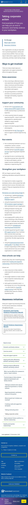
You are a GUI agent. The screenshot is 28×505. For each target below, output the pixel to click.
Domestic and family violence (11, 347)
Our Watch (16, 244)
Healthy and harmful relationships (9, 424)
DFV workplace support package (13, 204)
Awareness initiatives (10, 45)
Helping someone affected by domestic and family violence (11, 366)
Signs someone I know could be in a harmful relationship (13, 419)
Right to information (19, 461)
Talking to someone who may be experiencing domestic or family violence (13, 386)
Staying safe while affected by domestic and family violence (11, 360)
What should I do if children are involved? (13, 399)
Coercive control (7, 351)
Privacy (2, 467)
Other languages (18, 469)
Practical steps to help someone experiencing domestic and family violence (12, 378)
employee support (9, 199)
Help (2, 461)
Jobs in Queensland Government (19, 466)
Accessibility (17, 463)
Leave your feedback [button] (14, 484)
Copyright (3, 463)
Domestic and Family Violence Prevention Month (13, 311)
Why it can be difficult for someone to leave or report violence (14, 372)
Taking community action (11, 410)
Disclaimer (3, 465)
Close (23, 501)
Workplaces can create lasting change (12, 193)
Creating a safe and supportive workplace (13, 405)
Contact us (14, 455)
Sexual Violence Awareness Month (13, 326)
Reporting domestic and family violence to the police (13, 393)
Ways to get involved (9, 42)
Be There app (18, 130)
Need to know (7, 343)
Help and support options (10, 355)
